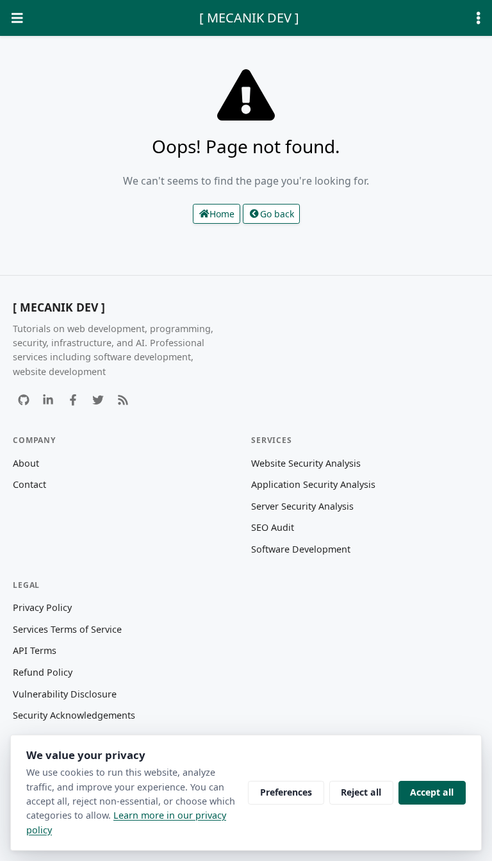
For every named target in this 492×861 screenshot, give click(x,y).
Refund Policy (42, 672)
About (26, 463)
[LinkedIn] (48, 399)
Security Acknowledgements (74, 715)
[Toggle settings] (478, 18)
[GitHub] (23, 399)
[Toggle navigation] (17, 18)
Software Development (300, 549)
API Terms (34, 650)
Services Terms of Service (67, 629)
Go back (277, 214)
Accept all (432, 792)
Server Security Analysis (302, 506)
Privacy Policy (42, 607)
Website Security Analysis (306, 463)
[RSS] (122, 399)
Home (221, 214)
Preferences (286, 792)
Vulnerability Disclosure (65, 694)
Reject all (361, 792)
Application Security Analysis (313, 484)
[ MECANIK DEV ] (249, 17)
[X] (97, 399)
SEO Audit (272, 527)
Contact (29, 484)
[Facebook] (73, 399)
